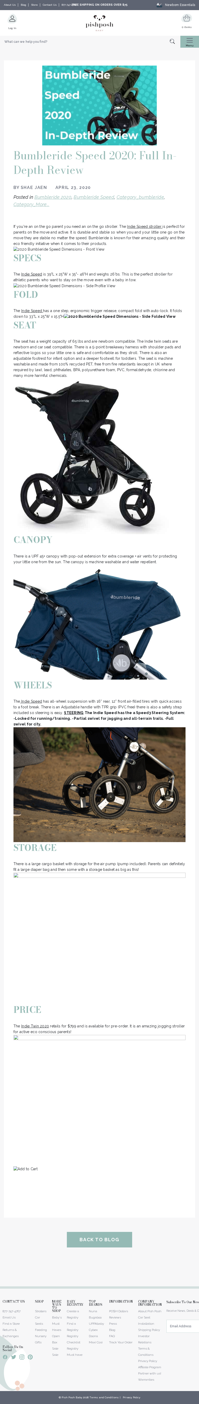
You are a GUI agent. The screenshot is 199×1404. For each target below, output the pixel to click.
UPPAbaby (96, 1323)
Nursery (40, 1336)
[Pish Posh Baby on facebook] (5, 1357)
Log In (12, 28)
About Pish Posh (149, 1311)
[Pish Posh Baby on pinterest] (30, 1357)
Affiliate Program (149, 1367)
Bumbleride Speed (94, 197)
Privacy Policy (147, 1361)
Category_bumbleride (140, 197)
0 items (186, 27)
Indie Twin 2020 (35, 1026)
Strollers (40, 1311)
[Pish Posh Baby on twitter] (13, 1358)
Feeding (41, 1330)
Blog (23, 4)
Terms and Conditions (104, 1397)
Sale (55, 1355)
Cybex (93, 1330)
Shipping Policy (149, 1330)
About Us (10, 4)
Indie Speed (31, 274)
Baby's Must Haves (57, 1324)
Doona (93, 1336)
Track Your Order (120, 1342)
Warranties (146, 1379)
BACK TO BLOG (99, 1239)
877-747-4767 (69, 4)
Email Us (9, 1317)
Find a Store (11, 1323)
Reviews (115, 1317)
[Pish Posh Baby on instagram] (21, 1357)
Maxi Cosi (96, 1342)
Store (34, 4)
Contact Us (50, 4)
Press (113, 1323)
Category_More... (31, 204)
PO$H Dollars (118, 1311)
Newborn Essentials (180, 5)
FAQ (112, 1336)
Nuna (93, 1311)
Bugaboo (95, 1317)
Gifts (38, 1342)
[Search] (175, 42)
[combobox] (90, 42)
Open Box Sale (56, 1342)
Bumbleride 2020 (53, 197)
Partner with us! (149, 1373)
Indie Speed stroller (144, 226)
